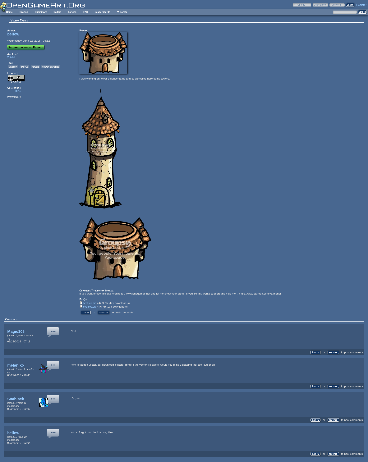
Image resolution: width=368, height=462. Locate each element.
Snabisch (15, 399)
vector (13, 66)
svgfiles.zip (89, 306)
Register (361, 4)
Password (335, 4)
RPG (18, 90)
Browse (24, 12)
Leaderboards (102, 12)
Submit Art (41, 12)
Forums (72, 12)
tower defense (50, 66)
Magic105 (16, 331)
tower (35, 66)
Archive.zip (89, 302)
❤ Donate (122, 12)
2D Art (11, 57)
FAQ (85, 12)
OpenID (301, 4)
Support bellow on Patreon (25, 47)
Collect (57, 12)
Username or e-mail (320, 4)
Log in (85, 312)
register (103, 312)
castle (24, 66)
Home (9, 12)
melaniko (15, 365)
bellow (13, 34)
